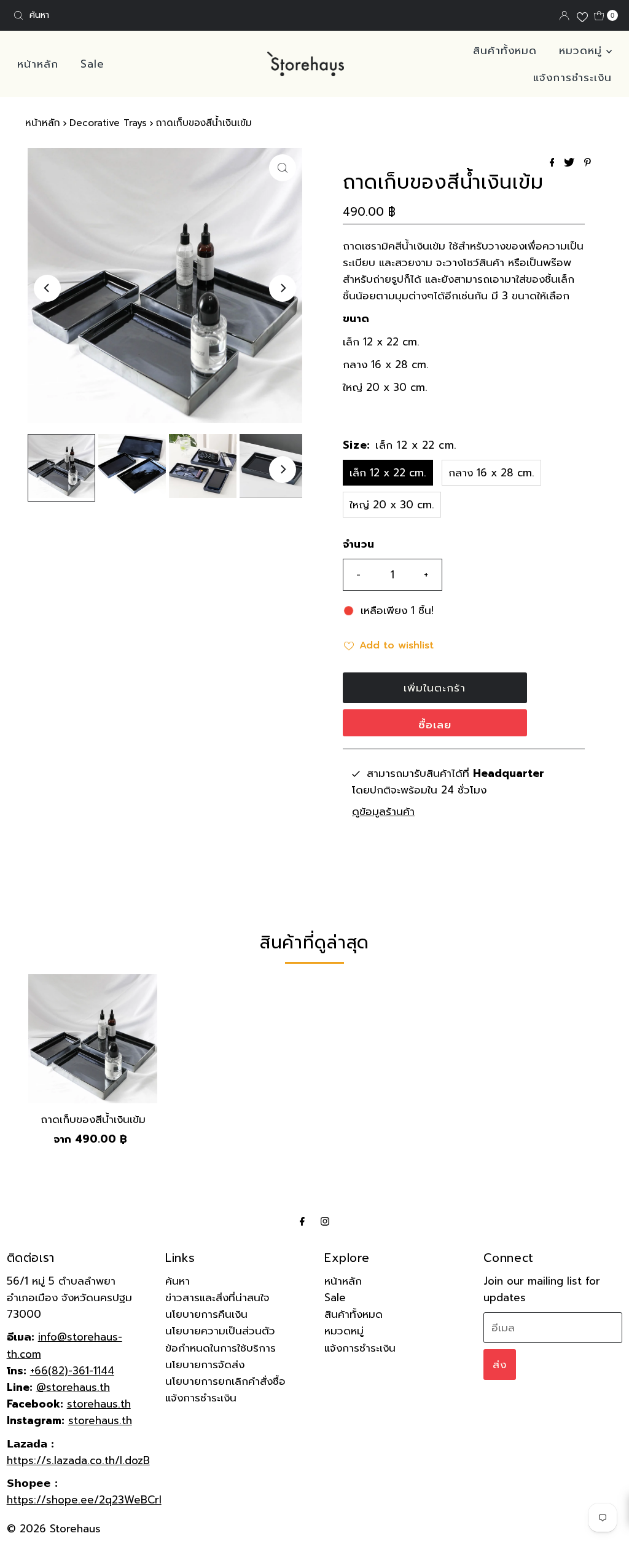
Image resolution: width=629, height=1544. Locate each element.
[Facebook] (302, 1221)
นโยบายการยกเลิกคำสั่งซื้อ (225, 1381)
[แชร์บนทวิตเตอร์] (571, 163)
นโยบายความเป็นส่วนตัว (220, 1331)
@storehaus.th (73, 1387)
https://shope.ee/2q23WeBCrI (84, 1500)
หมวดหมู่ (582, 50)
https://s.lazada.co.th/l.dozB (78, 1460)
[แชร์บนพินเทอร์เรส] (587, 163)
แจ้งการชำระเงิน (572, 77)
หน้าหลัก (37, 64)
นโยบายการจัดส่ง (204, 1365)
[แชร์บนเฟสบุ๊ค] (554, 163)
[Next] (282, 288)
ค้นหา (177, 1281)
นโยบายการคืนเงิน (206, 1314)
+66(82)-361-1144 (72, 1371)
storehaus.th (99, 1404)
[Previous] (47, 288)
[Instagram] (325, 1221)
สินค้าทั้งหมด (505, 50)
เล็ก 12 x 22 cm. (388, 473)
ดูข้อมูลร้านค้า (383, 811)
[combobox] (107, 15)
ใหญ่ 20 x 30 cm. (392, 505)
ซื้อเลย (434, 725)
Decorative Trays (108, 123)
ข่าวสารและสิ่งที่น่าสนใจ (217, 1298)
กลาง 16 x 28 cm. (491, 473)
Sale (92, 64)
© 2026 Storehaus (54, 1529)
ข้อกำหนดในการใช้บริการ (220, 1348)
